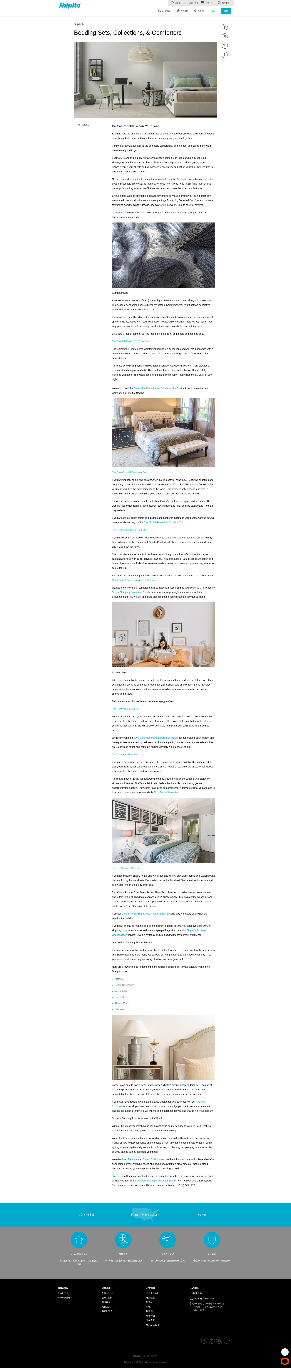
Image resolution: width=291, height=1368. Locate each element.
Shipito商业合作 (65, 1297)
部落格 (177, 3)
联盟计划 (150, 1316)
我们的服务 (166, 11)
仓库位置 (150, 1297)
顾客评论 (150, 1311)
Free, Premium (129, 1159)
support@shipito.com (203, 1298)
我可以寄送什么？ (110, 1311)
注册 (226, 11)
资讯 (148, 1306)
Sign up (116, 1176)
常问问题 (106, 1302)
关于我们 (201, 11)
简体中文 (225, 3)
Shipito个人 (63, 1293)
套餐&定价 (107, 1297)
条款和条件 (151, 1356)
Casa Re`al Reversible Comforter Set (164, 522)
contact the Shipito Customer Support (157, 1180)
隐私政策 (137, 1356)
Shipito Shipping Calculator (127, 592)
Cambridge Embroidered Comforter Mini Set (157, 388)
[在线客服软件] (285, 1361)
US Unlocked (152, 1325)
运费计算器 (193, 3)
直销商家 (150, 1320)
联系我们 (195, 1288)
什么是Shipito (152, 1293)
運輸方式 (106, 1306)
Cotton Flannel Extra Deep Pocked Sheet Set (146, 913)
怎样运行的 (107, 1293)
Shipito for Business (153, 1159)
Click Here (117, 212)
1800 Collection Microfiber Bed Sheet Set (156, 738)
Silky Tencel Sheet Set (166, 792)
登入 (213, 11)
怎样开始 (184, 11)
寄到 (209, 3)
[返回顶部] (285, 1352)
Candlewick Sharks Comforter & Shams (133, 580)
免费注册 (201, 1215)
